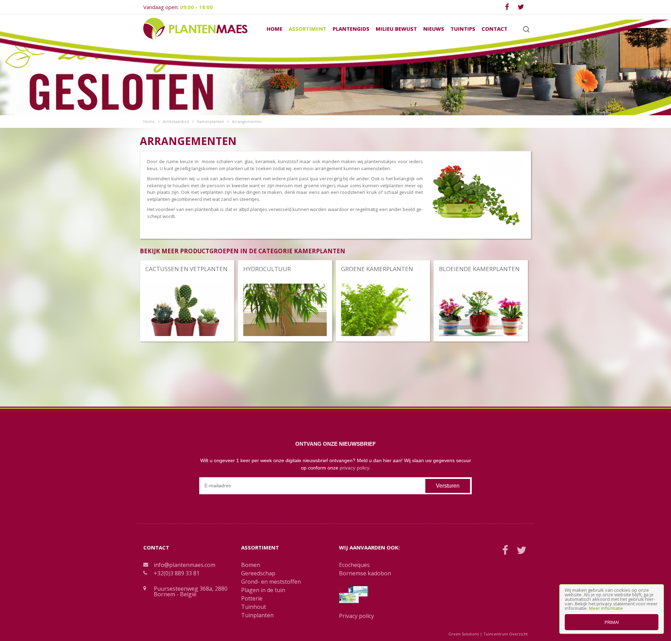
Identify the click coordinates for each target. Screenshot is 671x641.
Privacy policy (356, 616)
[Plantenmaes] (195, 29)
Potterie (251, 598)
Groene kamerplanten (377, 269)
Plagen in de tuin (263, 590)
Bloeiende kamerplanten (479, 269)
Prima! (612, 622)
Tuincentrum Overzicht (505, 633)
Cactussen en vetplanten (186, 269)
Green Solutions (463, 633)
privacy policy (354, 468)
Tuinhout (253, 607)
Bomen (250, 565)
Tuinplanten (257, 615)
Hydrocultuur (267, 269)
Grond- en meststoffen (271, 581)
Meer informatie (606, 608)
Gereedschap (258, 573)
